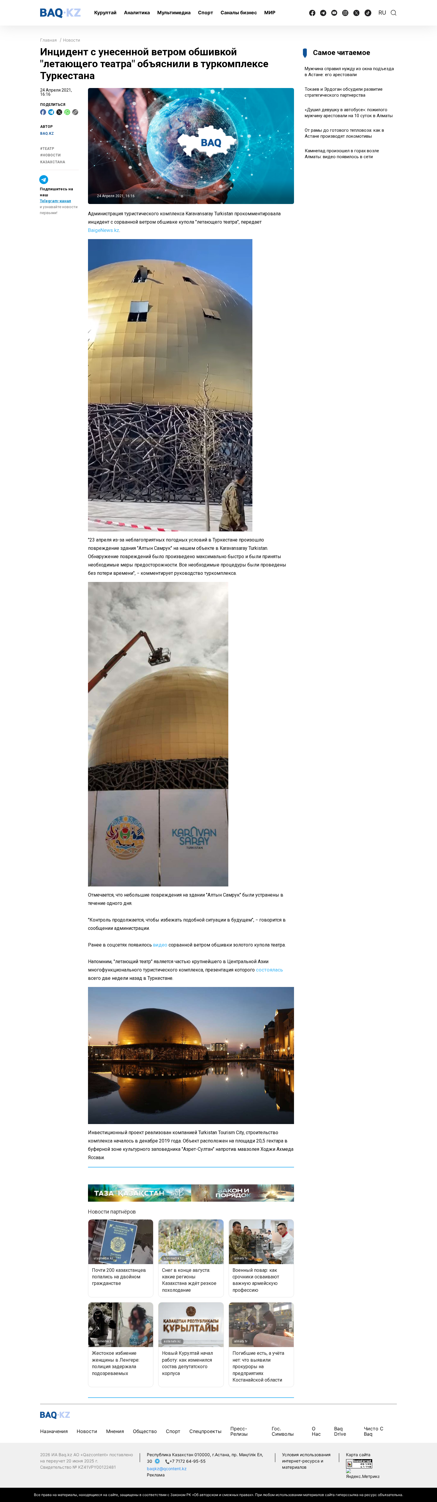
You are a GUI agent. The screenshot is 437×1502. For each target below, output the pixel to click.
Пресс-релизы (239, 1431)
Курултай (105, 12)
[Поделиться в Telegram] (51, 112)
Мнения (115, 1431)
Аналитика (137, 12)
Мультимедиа (174, 12)
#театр (47, 149)
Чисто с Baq (373, 1431)
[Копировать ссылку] (75, 112)
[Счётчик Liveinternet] (359, 1463)
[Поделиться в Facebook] (43, 112)
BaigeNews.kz (103, 230)
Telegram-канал (55, 201)
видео (160, 945)
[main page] (60, 13)
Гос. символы (283, 1431)
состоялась (269, 970)
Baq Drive (340, 1431)
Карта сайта (358, 1454)
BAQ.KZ (47, 133)
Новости (71, 40)
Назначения (54, 1431)
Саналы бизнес (239, 12)
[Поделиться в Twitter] (59, 112)
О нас (316, 1431)
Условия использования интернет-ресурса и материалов (306, 1461)
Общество (145, 1431)
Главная (48, 40)
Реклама (156, 1474)
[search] (393, 13)
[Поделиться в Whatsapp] (67, 112)
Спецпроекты (205, 1431)
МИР (269, 12)
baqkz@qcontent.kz (167, 1468)
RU (382, 12)
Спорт (205, 12)
